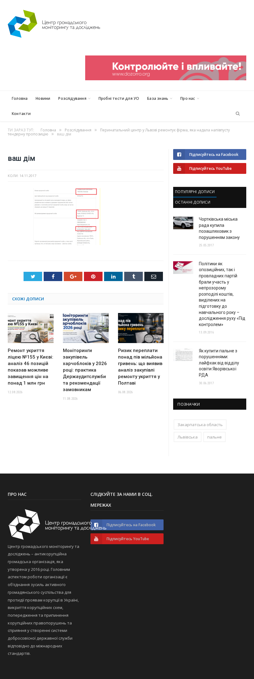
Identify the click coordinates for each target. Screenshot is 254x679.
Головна (20, 98)
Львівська (187, 437)
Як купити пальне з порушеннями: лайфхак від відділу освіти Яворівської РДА (219, 362)
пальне (214, 437)
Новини (43, 98)
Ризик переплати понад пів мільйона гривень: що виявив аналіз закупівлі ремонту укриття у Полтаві (140, 367)
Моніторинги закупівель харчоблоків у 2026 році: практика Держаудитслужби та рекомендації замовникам (85, 370)
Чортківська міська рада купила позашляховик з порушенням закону (219, 228)
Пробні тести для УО (119, 98)
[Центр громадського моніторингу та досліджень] (54, 22)
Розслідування (72, 98)
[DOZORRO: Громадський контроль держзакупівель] (165, 79)
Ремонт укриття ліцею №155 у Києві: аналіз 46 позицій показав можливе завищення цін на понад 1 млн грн (30, 367)
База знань (157, 98)
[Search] (237, 113)
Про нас (187, 98)
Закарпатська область (200, 424)
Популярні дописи (195, 191)
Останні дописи (192, 202)
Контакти (21, 113)
